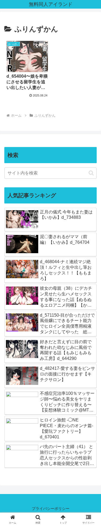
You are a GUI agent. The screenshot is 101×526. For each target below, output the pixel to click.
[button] (91, 173)
